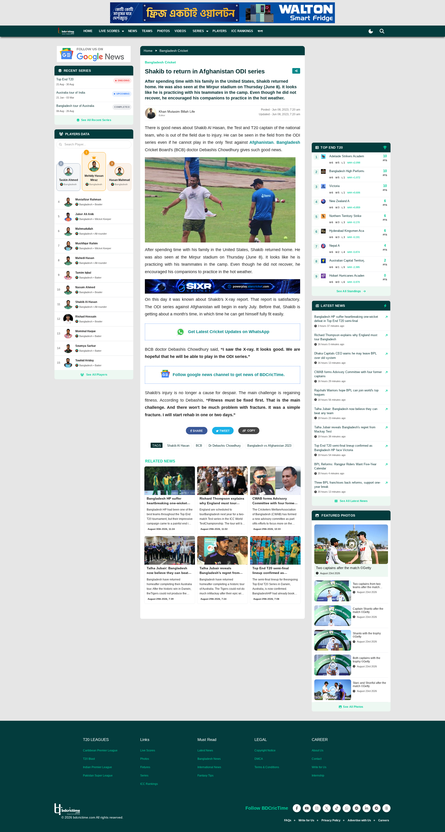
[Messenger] (357, 808)
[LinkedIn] (366, 808)
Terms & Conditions (266, 767)
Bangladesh (288, 142)
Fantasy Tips (205, 775)
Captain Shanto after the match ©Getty (368, 610)
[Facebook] (297, 808)
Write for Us (319, 767)
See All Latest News (354, 501)
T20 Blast (89, 758)
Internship (318, 775)
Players (220, 31)
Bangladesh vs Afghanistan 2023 (269, 445)
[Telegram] (376, 808)
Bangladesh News (209, 758)
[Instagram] (317, 808)
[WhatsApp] (347, 808)
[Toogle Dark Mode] (371, 31)
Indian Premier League (97, 767)
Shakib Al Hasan (178, 445)
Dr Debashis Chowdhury (225, 445)
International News (209, 767)
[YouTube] (307, 808)
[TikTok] (337, 808)
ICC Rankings (242, 31)
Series (144, 775)
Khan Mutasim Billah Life (177, 111)
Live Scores (147, 750)
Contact (316, 758)
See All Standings (349, 291)
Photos (163, 31)
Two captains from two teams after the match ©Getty (367, 585)
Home (87, 31)
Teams (147, 31)
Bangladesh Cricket (173, 50)
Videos (180, 31)
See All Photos (353, 706)
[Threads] (386, 808)
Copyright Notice (265, 750)
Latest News (205, 750)
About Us (317, 750)
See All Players (97, 374)
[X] (327, 808)
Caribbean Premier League (100, 750)
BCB (199, 445)
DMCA (258, 758)
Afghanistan (261, 142)
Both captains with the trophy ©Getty (366, 659)
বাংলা (260, 31)
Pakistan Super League (98, 775)
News (132, 31)
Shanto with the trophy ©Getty (367, 635)
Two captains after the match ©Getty (343, 568)
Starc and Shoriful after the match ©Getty (369, 684)
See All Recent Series (96, 120)
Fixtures (145, 767)
